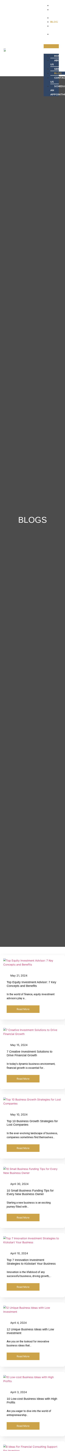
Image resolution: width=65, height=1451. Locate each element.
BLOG (54, 21)
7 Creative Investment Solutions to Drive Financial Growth (29, 1053)
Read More (23, 1009)
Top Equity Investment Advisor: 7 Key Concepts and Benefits (31, 984)
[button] (51, 46)
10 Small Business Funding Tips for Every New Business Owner (30, 1192)
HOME (54, 5)
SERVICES (56, 17)
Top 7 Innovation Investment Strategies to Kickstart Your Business (31, 1261)
